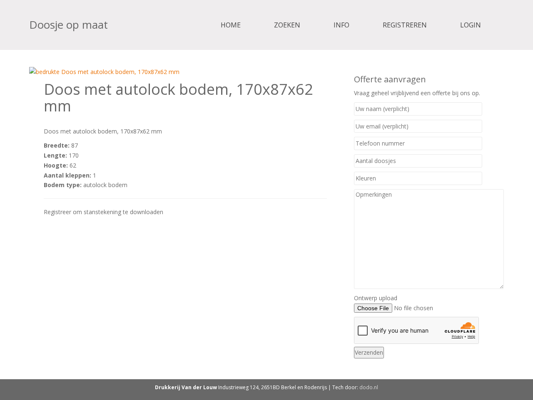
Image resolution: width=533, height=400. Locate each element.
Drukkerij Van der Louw (186, 387)
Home (231, 25)
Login (470, 25)
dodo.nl (368, 387)
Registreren (405, 25)
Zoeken (287, 25)
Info (341, 25)
